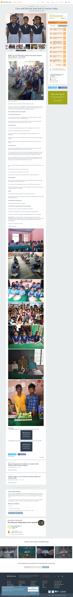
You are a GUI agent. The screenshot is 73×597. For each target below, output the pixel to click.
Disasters (52, 2)
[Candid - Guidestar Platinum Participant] (53, 592)
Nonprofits (42, 2)
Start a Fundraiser (58, 100)
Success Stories (56, 587)
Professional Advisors (10, 585)
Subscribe (46, 567)
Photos (31, 50)
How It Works (44, 582)
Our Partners (33, 584)
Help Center (46, 576)
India (37, 6)
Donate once (52, 25)
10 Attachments (11, 456)
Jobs (43, 584)
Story (10, 50)
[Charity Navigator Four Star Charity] (50, 592)
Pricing (61, 595)
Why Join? (20, 584)
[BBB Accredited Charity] (57, 592)
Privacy (53, 595)
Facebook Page (15, 527)
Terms (59, 595)
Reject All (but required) (33, 590)
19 (35, 487)
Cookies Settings (33, 592)
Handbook (20, 585)
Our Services (33, 582)
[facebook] (54, 576)
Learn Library (58, 581)
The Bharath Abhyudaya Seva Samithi (37, 10)
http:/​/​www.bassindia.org (16, 526)
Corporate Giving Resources (59, 584)
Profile (13, 528)
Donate (17, 2)
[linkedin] (62, 576)
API (63, 595)
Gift (62, 2)
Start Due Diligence (22, 582)
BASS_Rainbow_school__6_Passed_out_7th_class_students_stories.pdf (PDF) (24, 429)
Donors (9, 581)
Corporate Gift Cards (34, 585)
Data (65, 595)
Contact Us (44, 587)
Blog (56, 2)
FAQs (43, 585)
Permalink (42, 457)
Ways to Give (9, 582)
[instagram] (58, 576)
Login (69, 2)
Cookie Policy (10, 590)
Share (41, 50)
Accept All (33, 588)
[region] (20, 590)
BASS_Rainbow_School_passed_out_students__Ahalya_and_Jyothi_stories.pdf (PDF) (25, 440)
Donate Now (57, 22)
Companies (48, 2)
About (38, 2)
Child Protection (31, 6)
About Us (45, 581)
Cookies (56, 595)
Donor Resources (57, 585)
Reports (21, 50)
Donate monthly (63, 25)
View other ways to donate (61, 70)
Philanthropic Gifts (10, 584)
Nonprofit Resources (57, 582)
